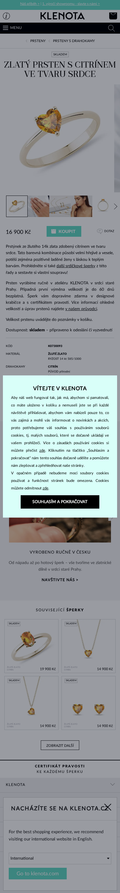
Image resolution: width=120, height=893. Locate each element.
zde (42, 451)
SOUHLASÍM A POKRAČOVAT (59, 502)
